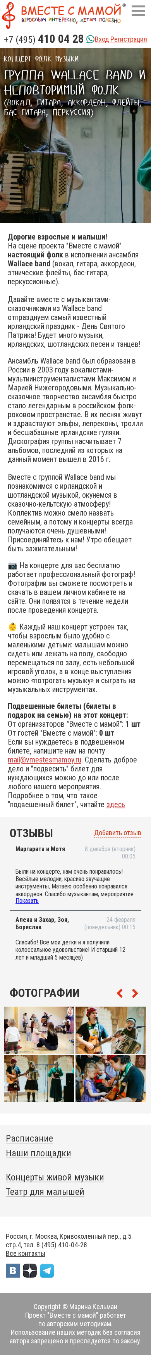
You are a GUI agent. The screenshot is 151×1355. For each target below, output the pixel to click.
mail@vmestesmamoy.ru (44, 759)
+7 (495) (44, 39)
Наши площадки (38, 1153)
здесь (115, 804)
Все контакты (25, 1253)
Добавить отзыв (117, 833)
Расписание (29, 1138)
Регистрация (128, 39)
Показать (27, 900)
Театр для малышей (45, 1191)
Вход (102, 39)
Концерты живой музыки (55, 1177)
